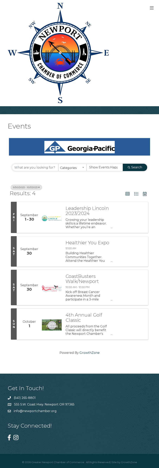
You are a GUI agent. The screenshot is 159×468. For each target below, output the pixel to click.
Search (136, 167)
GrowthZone (90, 353)
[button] (127, 194)
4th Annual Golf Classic (84, 317)
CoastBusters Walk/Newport (82, 279)
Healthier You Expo (87, 242)
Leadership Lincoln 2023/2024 (87, 211)
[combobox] (72, 167)
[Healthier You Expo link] (52, 251)
